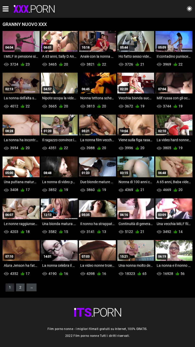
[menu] (6, 9)
